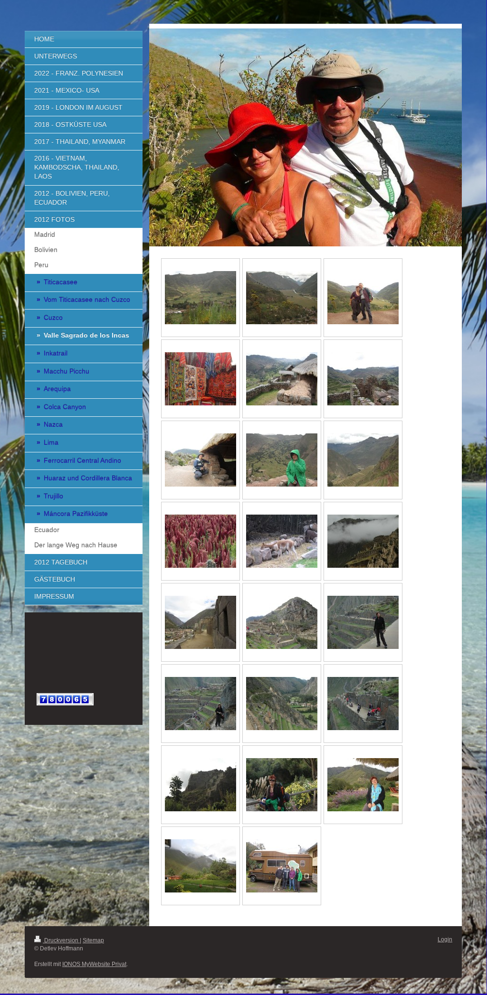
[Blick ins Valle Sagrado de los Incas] (200, 297)
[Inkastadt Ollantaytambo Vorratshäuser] (363, 541)
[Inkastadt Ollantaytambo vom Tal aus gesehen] (200, 784)
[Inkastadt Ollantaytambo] (200, 622)
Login (445, 939)
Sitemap (93, 940)
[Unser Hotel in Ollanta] (363, 784)
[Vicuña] (281, 541)
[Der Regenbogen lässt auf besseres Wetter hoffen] (200, 865)
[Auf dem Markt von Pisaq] (200, 378)
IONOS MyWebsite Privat (94, 964)
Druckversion (61, 940)
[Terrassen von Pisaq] (363, 460)
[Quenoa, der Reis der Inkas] (200, 541)
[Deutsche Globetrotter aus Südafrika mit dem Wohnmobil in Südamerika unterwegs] (281, 865)
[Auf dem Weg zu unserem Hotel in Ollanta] (281, 784)
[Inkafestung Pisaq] (281, 378)
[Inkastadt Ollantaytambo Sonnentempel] (363, 703)
